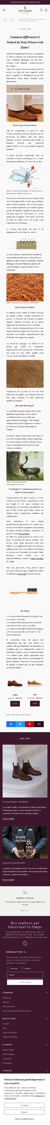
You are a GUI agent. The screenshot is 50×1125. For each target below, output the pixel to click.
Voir (15, 704)
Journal (12, 20)
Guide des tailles (10, 1032)
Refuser (24, 1112)
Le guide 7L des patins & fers (14, 863)
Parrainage (7, 1063)
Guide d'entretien (10, 1036)
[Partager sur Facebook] (11, 724)
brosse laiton (23, 533)
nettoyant (22, 573)
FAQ (4, 1028)
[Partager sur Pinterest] (29, 724)
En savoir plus (8, 818)
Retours (6, 1002)
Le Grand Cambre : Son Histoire (15, 802)
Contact (6, 1023)
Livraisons (7, 997)
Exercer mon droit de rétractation (17, 1010)
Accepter (24, 1105)
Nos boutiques (9, 1054)
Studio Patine (8, 1049)
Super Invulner (37, 558)
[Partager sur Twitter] (20, 724)
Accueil (6, 20)
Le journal (7, 1058)
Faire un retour (9, 1006)
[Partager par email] (39, 724)
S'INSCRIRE (25, 982)
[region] (25, 899)
